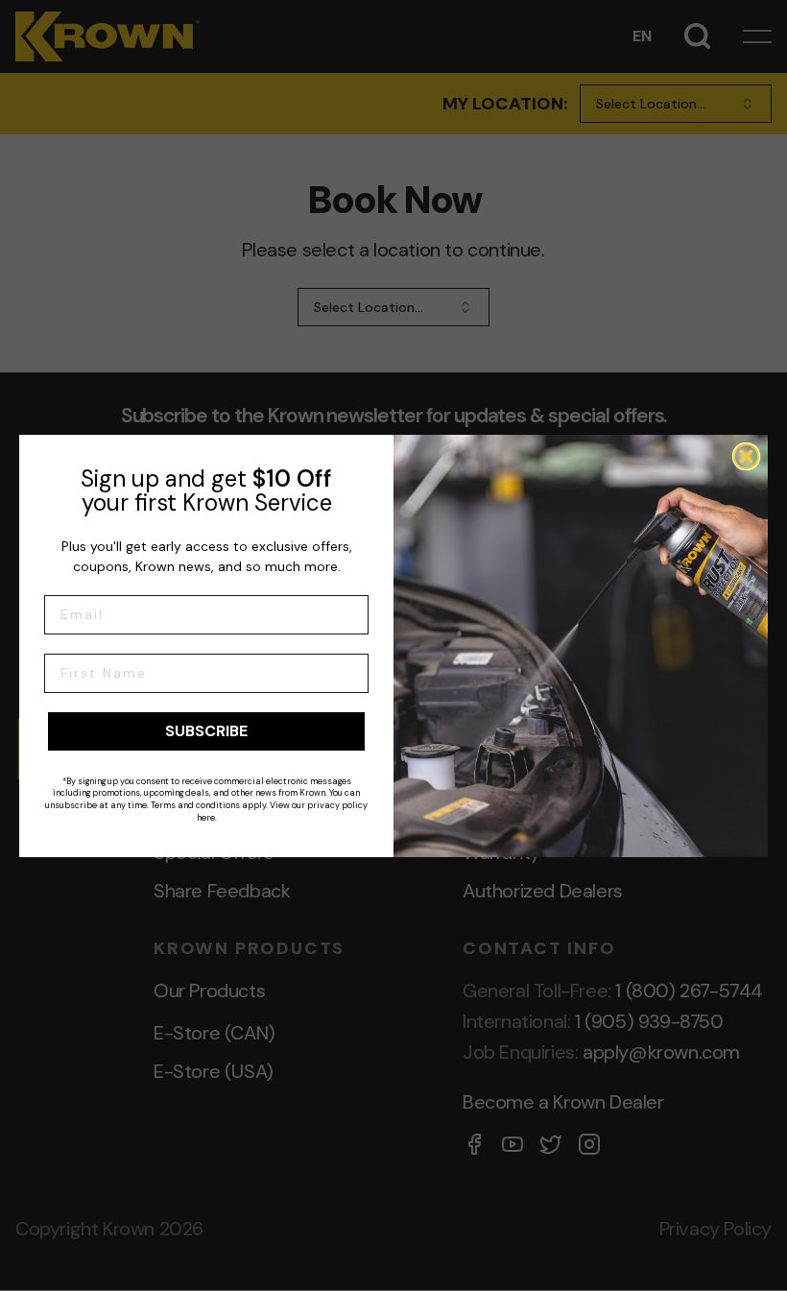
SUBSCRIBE (206, 731)
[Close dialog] (746, 456)
